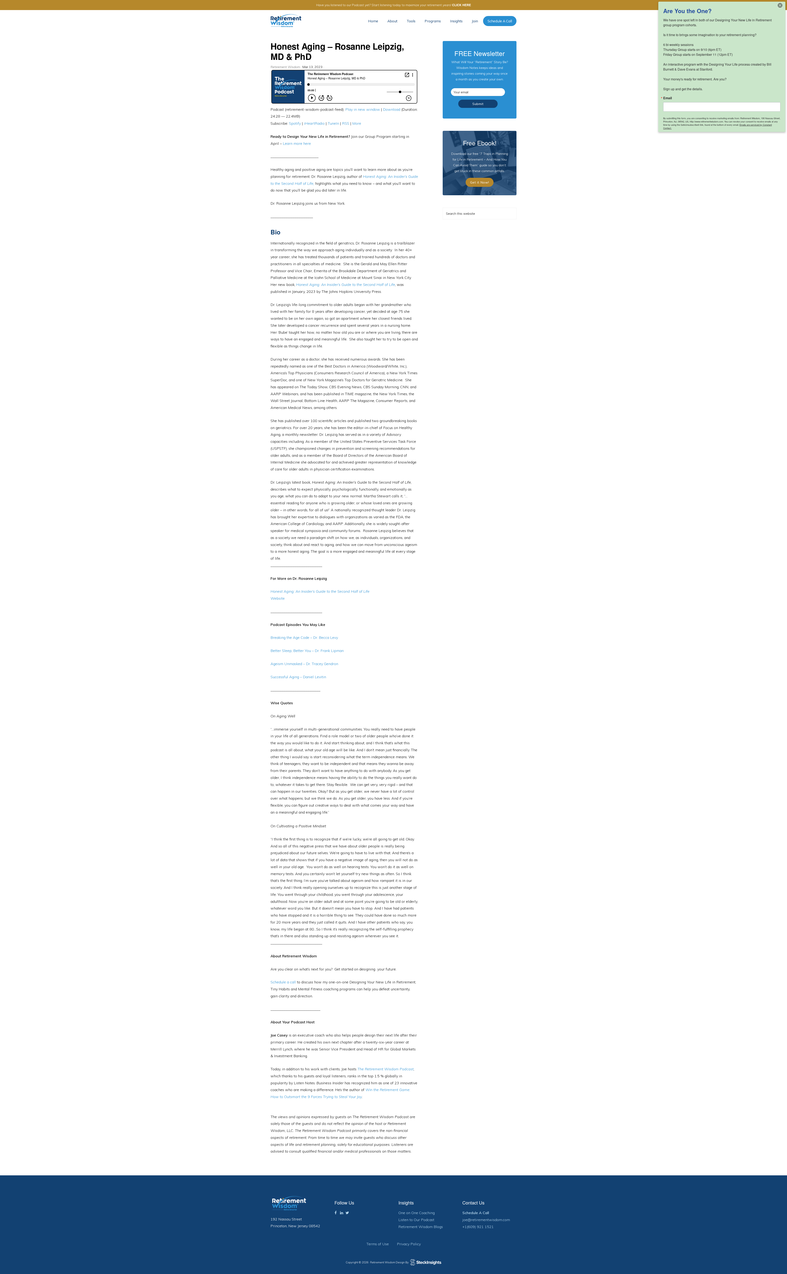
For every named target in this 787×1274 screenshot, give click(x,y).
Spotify (295, 123)
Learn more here (297, 143)
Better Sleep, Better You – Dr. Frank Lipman (307, 650)
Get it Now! (479, 182)
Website (278, 598)
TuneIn (333, 123)
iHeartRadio (314, 123)
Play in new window (362, 109)
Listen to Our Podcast (416, 1219)
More (356, 123)
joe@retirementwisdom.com (486, 1219)
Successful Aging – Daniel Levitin (298, 677)
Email (667, 98)
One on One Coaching (416, 1212)
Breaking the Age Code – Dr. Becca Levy (304, 637)
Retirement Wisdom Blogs (420, 1226)
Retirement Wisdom (286, 20)
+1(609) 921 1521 (478, 1226)
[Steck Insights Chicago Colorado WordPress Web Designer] (425, 1262)
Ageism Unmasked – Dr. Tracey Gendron (304, 663)
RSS (345, 123)
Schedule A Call (475, 1212)
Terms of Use (377, 1244)
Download (391, 109)
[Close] (780, 5)
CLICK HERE (461, 5)
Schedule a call (283, 982)
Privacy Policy (409, 1244)
